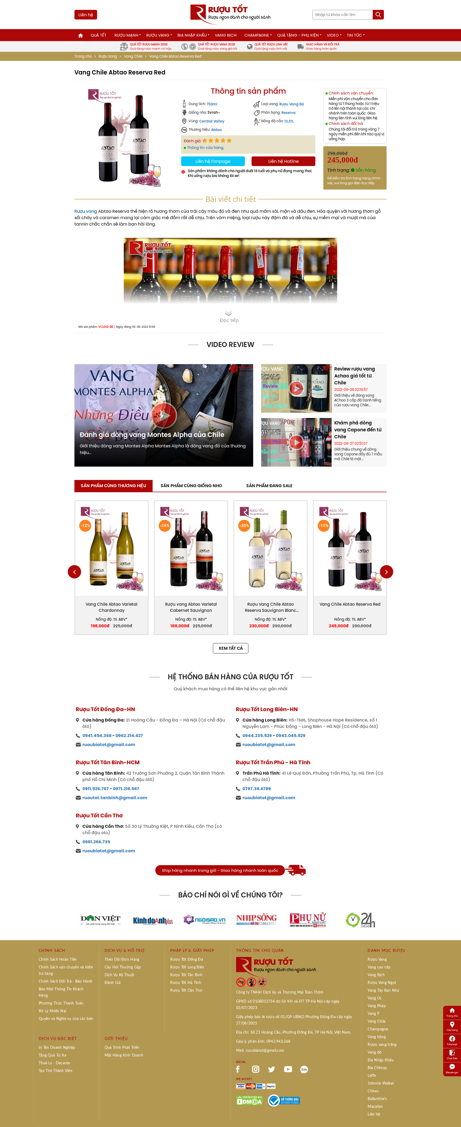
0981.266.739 (96, 841)
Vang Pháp (377, 1006)
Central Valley (211, 121)
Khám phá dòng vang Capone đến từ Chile (357, 429)
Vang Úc (375, 998)
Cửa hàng (452, 1030)
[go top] (453, 1115)
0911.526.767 (95, 788)
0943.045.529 (290, 735)
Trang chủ (83, 56)
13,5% (289, 121)
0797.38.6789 (257, 788)
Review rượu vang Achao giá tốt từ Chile (354, 375)
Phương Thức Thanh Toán (61, 1003)
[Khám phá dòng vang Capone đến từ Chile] (296, 442)
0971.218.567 (126, 788)
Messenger (452, 1072)
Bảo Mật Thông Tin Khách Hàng (61, 992)
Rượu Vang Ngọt (382, 983)
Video (333, 35)
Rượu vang (85, 211)
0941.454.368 (97, 735)
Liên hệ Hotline (283, 161)
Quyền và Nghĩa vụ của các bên (66, 1019)
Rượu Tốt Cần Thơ (186, 990)
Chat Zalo (452, 1058)
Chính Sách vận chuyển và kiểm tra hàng (66, 971)
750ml (211, 104)
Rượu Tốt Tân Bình (186, 975)
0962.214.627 (129, 735)
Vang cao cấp (379, 967)
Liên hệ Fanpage (213, 161)
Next (386, 571)
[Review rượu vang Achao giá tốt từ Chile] (296, 388)
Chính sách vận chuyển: (351, 93)
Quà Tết (98, 35)
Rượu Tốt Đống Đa (186, 960)
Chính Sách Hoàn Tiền (58, 960)
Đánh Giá (113, 983)
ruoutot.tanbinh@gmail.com (114, 797)
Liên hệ (85, 14)
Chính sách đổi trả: (346, 124)
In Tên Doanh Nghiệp (57, 1048)
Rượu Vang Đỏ (291, 104)
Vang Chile (133, 56)
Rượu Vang (157, 35)
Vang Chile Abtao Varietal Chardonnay (111, 607)
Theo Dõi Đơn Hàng (122, 960)
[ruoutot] (230, 14)
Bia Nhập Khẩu (192, 35)
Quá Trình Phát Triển (122, 1048)
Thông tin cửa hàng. (205, 148)
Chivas (373, 1091)
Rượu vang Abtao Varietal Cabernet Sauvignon (191, 607)
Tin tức (354, 35)
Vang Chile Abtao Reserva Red (350, 604)
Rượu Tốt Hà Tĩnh (185, 983)
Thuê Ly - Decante (54, 1063)
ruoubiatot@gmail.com (108, 744)
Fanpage (452, 1044)
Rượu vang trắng (382, 1045)
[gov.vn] (284, 1100)
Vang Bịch (225, 35)
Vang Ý (373, 1014)
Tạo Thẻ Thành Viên (55, 1071)
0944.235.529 (257, 735)
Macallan (375, 1107)
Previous (74, 571)
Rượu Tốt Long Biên (187, 967)
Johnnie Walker (381, 1083)
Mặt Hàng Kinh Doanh (124, 1055)
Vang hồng (377, 1037)
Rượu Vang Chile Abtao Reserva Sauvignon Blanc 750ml (270, 607)
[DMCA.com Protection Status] (249, 1100)
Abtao (216, 129)
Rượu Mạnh (126, 35)
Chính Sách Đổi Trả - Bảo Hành (65, 981)
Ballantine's (377, 1099)
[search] (378, 14)
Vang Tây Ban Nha (383, 990)
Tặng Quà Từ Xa (52, 1055)
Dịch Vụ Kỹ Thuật (119, 975)
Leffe (372, 1076)
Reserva (288, 112)
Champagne (256, 35)
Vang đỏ (374, 1052)
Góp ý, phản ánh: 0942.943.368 (263, 1041)
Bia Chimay (377, 1068)
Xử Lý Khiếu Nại (52, 1011)
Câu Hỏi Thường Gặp (123, 967)
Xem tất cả (230, 648)
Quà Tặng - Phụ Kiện (298, 35)
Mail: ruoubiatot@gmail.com (260, 1051)
